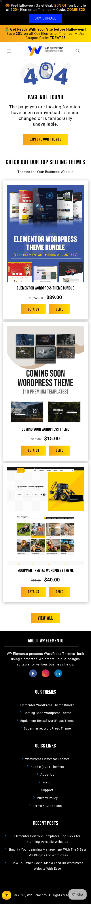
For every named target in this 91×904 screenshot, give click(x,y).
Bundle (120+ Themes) (47, 767)
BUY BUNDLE (45, 18)
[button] (9, 51)
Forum (47, 782)
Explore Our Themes (45, 139)
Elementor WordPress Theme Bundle (45, 288)
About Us (47, 774)
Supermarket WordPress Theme (47, 728)
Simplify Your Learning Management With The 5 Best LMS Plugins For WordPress (47, 852)
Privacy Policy (47, 798)
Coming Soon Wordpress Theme (45, 429)
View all (45, 618)
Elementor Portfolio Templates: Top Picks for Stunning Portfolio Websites (47, 838)
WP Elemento (37, 895)
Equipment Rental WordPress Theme (45, 570)
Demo (59, 309)
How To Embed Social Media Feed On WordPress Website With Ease (47, 865)
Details (33, 309)
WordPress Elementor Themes (47, 759)
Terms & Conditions (47, 806)
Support (47, 790)
